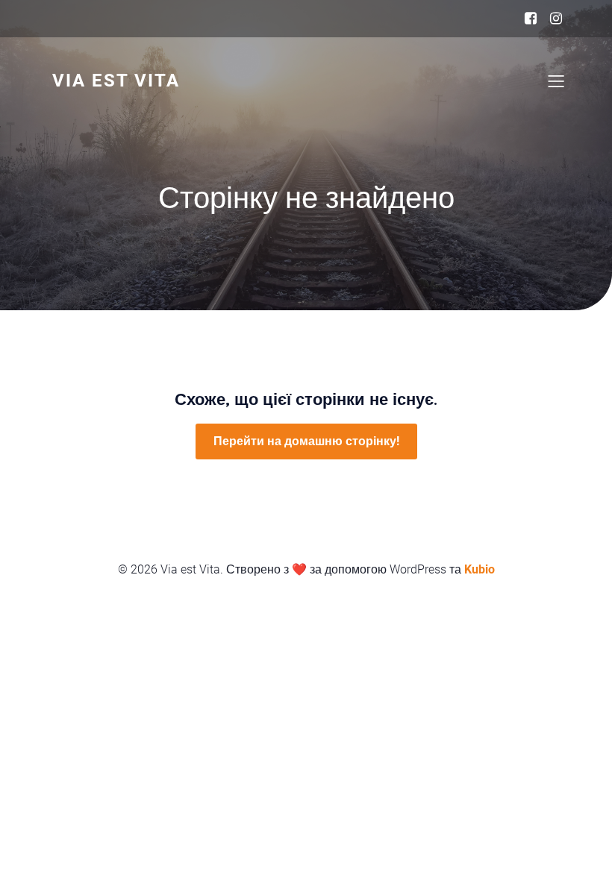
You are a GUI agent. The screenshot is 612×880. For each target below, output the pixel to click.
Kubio (479, 569)
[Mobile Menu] (556, 80)
